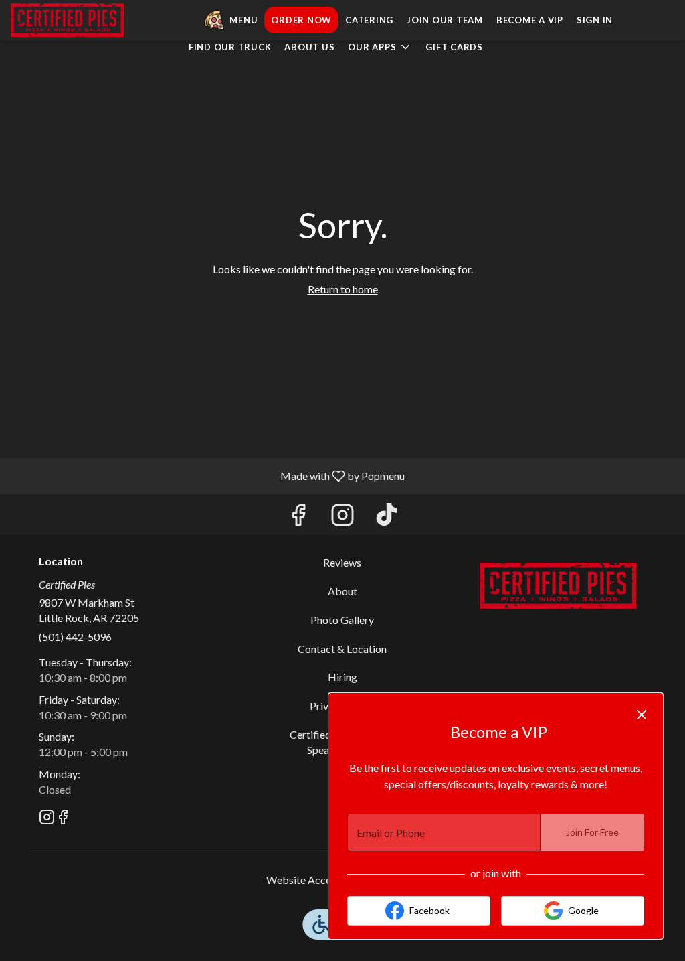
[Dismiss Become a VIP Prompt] (641, 714)
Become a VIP (529, 20)
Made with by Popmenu (207, 475)
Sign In (595, 20)
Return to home (343, 289)
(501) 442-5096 (75, 636)
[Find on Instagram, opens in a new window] (342, 518)
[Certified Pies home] (71, 20)
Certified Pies (558, 585)
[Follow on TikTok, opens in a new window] (387, 518)
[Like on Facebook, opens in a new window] (298, 518)
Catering (369, 20)
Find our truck (230, 47)
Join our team (445, 20)
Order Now (301, 20)
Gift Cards (454, 47)
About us (309, 47)
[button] (380, 46)
